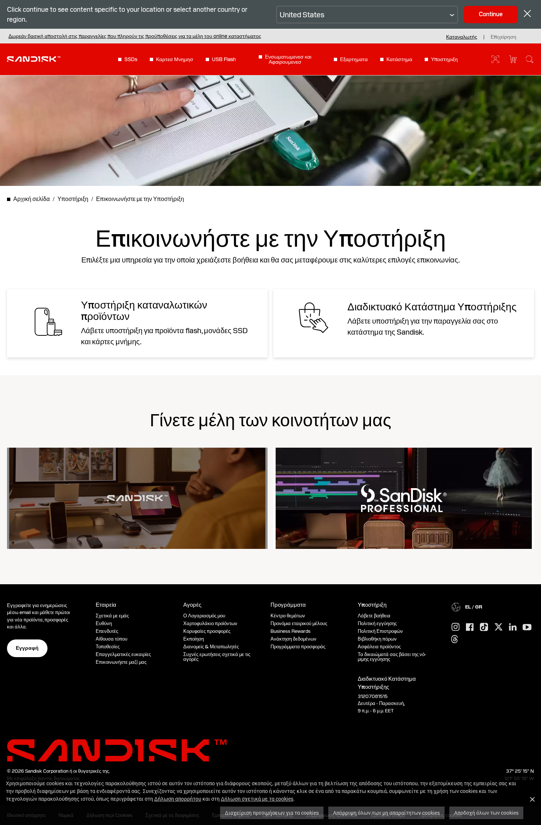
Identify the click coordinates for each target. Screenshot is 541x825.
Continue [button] (491, 14)
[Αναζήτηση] (529, 59)
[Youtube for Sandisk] (527, 627)
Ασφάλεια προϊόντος (379, 647)
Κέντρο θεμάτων (287, 616)
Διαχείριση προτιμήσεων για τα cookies (272, 812)
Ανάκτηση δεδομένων (293, 639)
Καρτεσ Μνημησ (174, 59)
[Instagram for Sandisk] (455, 627)
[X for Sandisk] (498, 627)
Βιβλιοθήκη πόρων (377, 639)
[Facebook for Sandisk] (470, 627)
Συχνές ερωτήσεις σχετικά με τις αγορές (216, 656)
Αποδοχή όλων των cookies (486, 812)
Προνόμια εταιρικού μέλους (298, 623)
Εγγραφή (27, 648)
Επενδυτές (107, 631)
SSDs (130, 59)
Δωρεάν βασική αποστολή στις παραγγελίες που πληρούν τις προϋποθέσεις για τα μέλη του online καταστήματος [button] (134, 36)
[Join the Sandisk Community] (137, 498)
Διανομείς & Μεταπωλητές (211, 647)
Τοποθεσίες (108, 647)
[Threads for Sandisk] (454, 639)
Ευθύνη (104, 623)
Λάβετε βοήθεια (374, 616)
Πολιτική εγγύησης (377, 623)
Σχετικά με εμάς (112, 616)
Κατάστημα (399, 59)
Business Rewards (290, 631)
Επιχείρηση (503, 36)
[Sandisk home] (33, 58)
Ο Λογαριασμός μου (204, 616)
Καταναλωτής (461, 36)
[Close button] (527, 14)
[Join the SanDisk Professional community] (404, 498)
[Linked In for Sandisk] (513, 627)
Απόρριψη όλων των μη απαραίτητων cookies (386, 812)
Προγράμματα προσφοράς (297, 647)
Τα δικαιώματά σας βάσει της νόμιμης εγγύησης (392, 656)
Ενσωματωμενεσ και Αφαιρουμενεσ (288, 59)
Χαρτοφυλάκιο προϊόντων (210, 623)
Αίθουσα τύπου (111, 639)
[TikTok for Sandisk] (484, 627)
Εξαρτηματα (354, 59)
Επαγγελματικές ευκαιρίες (123, 654)
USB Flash (224, 59)
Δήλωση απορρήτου (177, 798)
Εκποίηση (193, 639)
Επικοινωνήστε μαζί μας (121, 662)
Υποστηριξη (444, 59)
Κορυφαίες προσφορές (206, 631)
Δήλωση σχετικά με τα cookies (257, 798)
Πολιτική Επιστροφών (380, 631)
